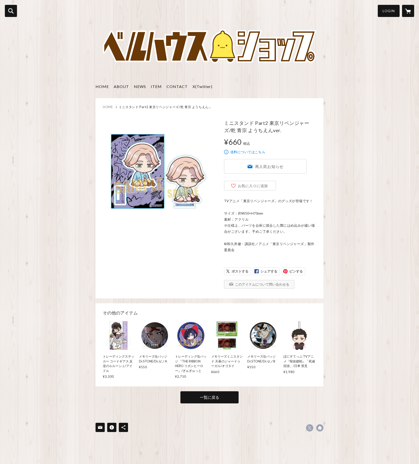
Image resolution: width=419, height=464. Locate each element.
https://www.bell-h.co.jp (319, 428)
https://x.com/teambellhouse (309, 428)
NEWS (140, 86)
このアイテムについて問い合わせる (262, 284)
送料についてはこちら (247, 152)
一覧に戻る (209, 397)
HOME (102, 86)
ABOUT (121, 86)
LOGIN (389, 11)
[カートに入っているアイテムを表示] (408, 11)
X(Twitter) (202, 86)
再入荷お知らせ (269, 166)
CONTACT (177, 86)
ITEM (156, 86)
